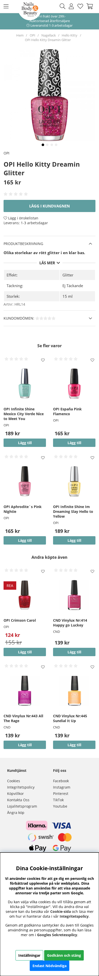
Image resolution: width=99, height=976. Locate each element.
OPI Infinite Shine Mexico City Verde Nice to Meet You (24, 414)
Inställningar (29, 955)
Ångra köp (15, 812)
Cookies (13, 780)
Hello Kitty (69, 35)
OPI (32, 35)
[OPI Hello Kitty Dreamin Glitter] (43, 145)
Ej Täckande (72, 285)
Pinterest (60, 793)
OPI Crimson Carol (20, 620)
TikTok (58, 799)
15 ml (67, 296)
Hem (20, 35)
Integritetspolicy (21, 787)
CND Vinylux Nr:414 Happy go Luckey (70, 623)
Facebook (61, 780)
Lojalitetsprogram (22, 806)
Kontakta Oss (18, 799)
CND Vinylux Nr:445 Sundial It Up (70, 718)
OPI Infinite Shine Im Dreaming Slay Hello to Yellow (73, 511)
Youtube (60, 806)
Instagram (61, 787)
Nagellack (48, 35)
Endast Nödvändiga (49, 965)
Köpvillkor (15, 793)
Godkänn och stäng (64, 955)
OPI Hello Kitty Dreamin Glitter (48, 40)
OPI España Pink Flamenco (67, 411)
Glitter (67, 274)
